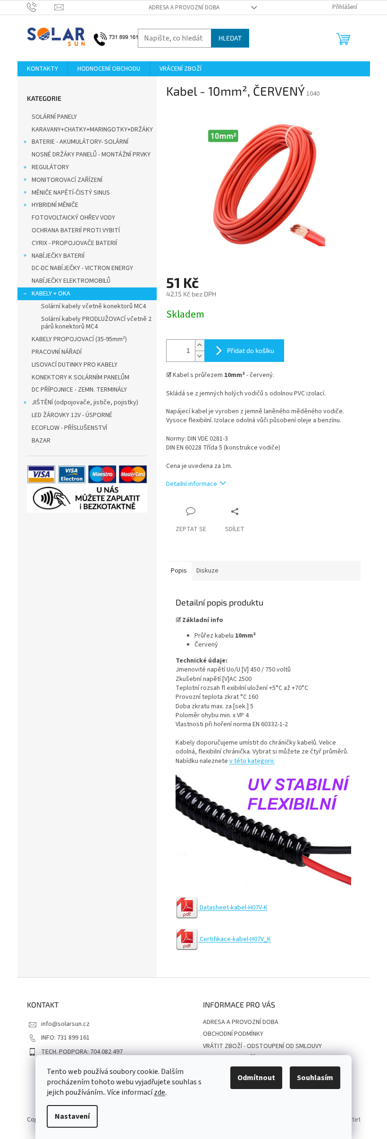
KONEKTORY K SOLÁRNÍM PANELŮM (80, 377)
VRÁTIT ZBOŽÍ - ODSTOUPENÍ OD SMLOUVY (262, 1046)
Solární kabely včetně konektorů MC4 (93, 306)
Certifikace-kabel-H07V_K (234, 939)
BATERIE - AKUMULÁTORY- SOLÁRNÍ (80, 142)
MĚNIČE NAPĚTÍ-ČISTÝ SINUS (71, 192)
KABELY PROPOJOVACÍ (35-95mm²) (79, 339)
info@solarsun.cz (65, 1024)
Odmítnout (256, 1078)
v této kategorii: (252, 761)
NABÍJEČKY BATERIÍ (58, 256)
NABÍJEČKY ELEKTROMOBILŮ (71, 281)
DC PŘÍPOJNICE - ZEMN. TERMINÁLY (79, 389)
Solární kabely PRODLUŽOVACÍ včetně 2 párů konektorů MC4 (96, 323)
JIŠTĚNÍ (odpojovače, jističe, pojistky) (85, 402)
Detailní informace (191, 484)
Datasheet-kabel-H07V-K (233, 907)
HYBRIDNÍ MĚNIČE (55, 205)
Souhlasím (315, 1078)
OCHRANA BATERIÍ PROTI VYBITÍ (76, 230)
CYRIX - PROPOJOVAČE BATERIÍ (74, 243)
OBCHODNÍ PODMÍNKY (233, 1034)
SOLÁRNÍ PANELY (54, 117)
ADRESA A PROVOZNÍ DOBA (184, 7)
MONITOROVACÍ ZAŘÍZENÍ (67, 180)
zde (159, 1092)
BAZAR (41, 440)
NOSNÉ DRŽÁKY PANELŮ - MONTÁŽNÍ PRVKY (91, 154)
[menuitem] (42, 68)
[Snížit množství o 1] (199, 356)
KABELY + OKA (51, 293)
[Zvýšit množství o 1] (199, 345)
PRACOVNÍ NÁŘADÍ (57, 352)
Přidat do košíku (250, 350)
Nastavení (72, 1116)
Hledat (230, 38)
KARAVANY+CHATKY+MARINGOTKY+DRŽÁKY (92, 129)
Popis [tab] (179, 570)
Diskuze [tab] (207, 570)
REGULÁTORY (50, 167)
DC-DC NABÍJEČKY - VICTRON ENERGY (82, 268)
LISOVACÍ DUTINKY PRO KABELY (75, 364)
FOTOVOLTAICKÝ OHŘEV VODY (73, 217)
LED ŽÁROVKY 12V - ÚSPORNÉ (72, 415)
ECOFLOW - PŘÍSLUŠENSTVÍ (69, 428)
